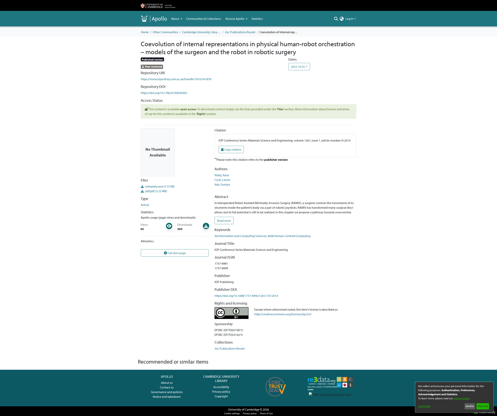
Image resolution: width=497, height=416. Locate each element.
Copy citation (232, 149)
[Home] (158, 5)
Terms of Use (266, 413)
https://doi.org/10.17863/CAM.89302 (164, 93)
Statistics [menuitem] (257, 19)
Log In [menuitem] (349, 19)
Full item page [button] (176, 253)
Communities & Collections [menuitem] (203, 19)
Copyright (221, 396)
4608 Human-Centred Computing (289, 236)
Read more (224, 220)
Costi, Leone (222, 180)
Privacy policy (221, 391)
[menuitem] (176, 18)
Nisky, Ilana (222, 175)
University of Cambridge (243, 409)
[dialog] (454, 397)
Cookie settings (232, 413)
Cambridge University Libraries (201, 32)
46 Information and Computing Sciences (240, 236)
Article (145, 205)
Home (145, 32)
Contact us (167, 387)
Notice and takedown (167, 397)
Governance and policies (167, 392)
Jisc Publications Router (240, 32)
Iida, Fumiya (222, 184)
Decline (470, 406)
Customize (424, 406)
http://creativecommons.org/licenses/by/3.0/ (282, 314)
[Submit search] (336, 18)
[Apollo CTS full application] (276, 398)
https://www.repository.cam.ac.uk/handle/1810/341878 (176, 79)
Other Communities (165, 32)
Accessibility (221, 387)
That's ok (482, 406)
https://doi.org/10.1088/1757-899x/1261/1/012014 (246, 296)
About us (167, 383)
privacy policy (461, 398)
